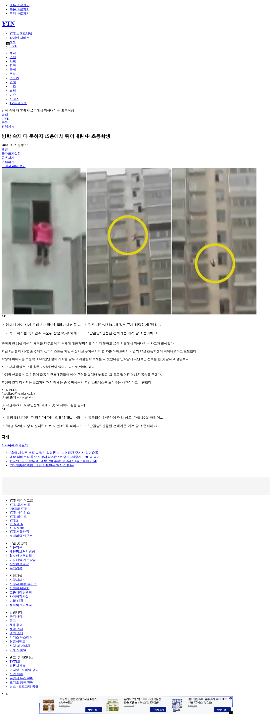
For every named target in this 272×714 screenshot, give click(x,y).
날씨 (13, 90)
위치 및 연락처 (20, 645)
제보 (13, 42)
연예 (13, 82)
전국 (13, 65)
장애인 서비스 (19, 37)
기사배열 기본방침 (23, 560)
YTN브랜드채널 (21, 33)
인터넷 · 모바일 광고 (24, 670)
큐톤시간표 (17, 665)
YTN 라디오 (18, 516)
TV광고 (15, 661)
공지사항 (16, 616)
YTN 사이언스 (20, 512)
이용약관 (16, 547)
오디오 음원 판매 (21, 682)
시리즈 (14, 99)
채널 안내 (16, 629)
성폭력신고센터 (21, 605)
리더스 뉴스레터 (21, 637)
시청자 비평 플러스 (23, 584)
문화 (13, 74)
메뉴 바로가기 (19, 5)
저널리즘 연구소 (21, 535)
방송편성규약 (19, 564)
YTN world (17, 527)
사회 (13, 61)
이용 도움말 (18, 650)
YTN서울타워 (19, 531)
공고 (13, 620)
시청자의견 (17, 579)
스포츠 (14, 78)
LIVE (13, 46)
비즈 (13, 86)
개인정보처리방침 (22, 551)
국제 (13, 69)
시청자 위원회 (19, 588)
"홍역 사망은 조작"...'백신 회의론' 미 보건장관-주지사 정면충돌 (54, 452)
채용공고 (16, 625)
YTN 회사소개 (20, 504)
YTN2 (14, 520)
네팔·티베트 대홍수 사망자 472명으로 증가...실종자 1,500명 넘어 (55, 457)
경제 (13, 57)
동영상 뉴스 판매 (21, 678)
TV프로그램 (18, 103)
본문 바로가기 (19, 9)
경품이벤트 (17, 641)
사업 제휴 (16, 674)
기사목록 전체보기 (15, 445)
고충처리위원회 (21, 592)
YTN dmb (16, 524)
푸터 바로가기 (19, 13)
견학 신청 (16, 600)
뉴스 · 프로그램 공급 (24, 686)
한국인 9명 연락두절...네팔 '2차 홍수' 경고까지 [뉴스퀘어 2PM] (53, 461)
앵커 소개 (16, 633)
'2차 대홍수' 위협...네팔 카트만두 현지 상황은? (42, 465)
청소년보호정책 (21, 555)
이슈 (13, 94)
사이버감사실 (19, 596)
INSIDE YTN (18, 508)
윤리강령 (16, 568)
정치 (13, 53)
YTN (8, 23)
